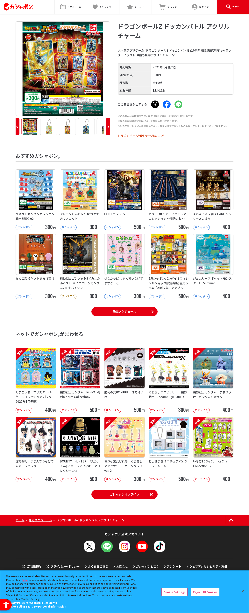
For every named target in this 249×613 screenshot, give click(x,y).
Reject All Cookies (205, 592)
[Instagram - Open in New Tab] (124, 546)
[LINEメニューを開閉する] (107, 546)
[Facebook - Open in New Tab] (167, 104)
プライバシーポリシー (65, 566)
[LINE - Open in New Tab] (178, 104)
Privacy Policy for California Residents (32, 603)
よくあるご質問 (98, 566)
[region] (124, 591)
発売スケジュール (124, 311)
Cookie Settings (174, 592)
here (25, 580)
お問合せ (122, 566)
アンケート (174, 566)
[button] (17, 126)
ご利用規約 (33, 566)
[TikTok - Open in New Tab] (159, 546)
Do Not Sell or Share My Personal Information (36, 606)
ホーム (20, 520)
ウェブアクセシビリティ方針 (208, 566)
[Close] (242, 591)
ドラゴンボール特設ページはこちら (141, 136)
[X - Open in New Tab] (155, 104)
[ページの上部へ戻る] (231, 520)
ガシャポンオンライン (124, 494)
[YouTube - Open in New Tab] (142, 546)
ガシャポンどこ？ (147, 566)
